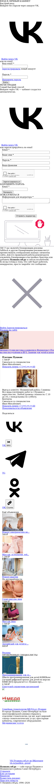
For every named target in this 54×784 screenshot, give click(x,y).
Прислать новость (9, 780)
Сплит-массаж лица (12, 599)
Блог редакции (7, 773)
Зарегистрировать (11, 68)
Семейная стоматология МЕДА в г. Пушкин (24, 709)
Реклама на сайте (8, 330)
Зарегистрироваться (17, 327)
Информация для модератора (18, 197)
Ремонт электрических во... (15, 532)
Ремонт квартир (10, 576)
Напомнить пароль (11, 79)
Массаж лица (9, 621)
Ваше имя (8, 155)
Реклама (6, 652)
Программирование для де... (16, 675)
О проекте (5, 771)
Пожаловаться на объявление (17, 408)
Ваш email (8, 63)
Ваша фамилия (9, 165)
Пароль (6, 74)
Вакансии (5, 775)
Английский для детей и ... (15, 644)
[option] (27, 378)
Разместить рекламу (10, 778)
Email (6, 149)
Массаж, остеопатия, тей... (15, 554)
